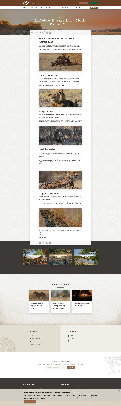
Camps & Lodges (65, 7)
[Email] (50, 32)
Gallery (46, 3)
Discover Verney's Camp (34, 257)
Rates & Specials (60, 3)
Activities (75, 388)
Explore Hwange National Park (86, 257)
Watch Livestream (30, 401)
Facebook (72, 335)
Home (24, 7)
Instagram (72, 338)
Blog (68, 3)
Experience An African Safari (60, 257)
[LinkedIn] (47, 32)
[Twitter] (43, 32)
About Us (52, 3)
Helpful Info (73, 3)
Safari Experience (36, 7)
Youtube (72, 341)
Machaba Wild (94, 7)
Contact (87, 387)
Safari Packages (50, 7)
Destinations (78, 7)
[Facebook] (40, 32)
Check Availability (35, 344)
